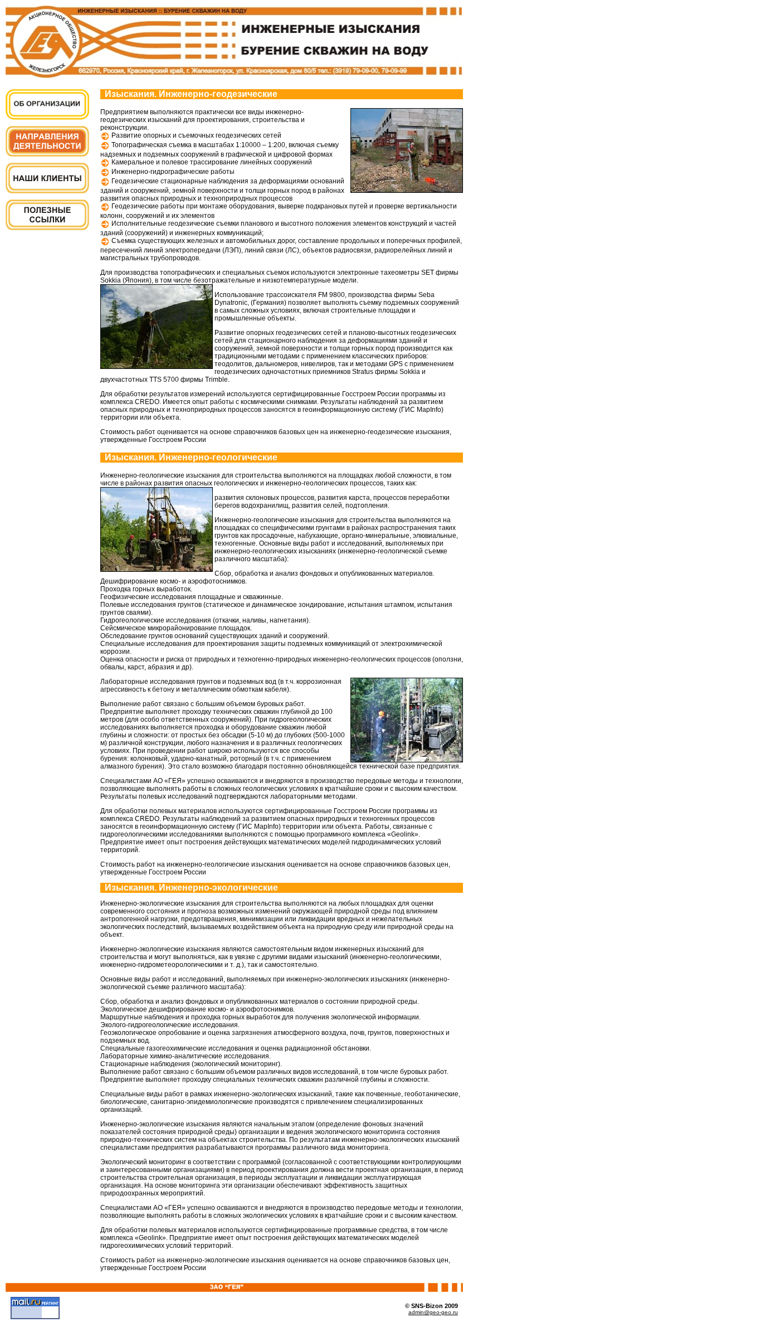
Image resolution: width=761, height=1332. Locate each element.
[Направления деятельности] (47, 153)
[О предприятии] (47, 116)
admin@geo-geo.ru (433, 1312)
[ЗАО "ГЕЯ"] (234, 75)
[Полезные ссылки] (47, 227)
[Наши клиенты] (47, 190)
